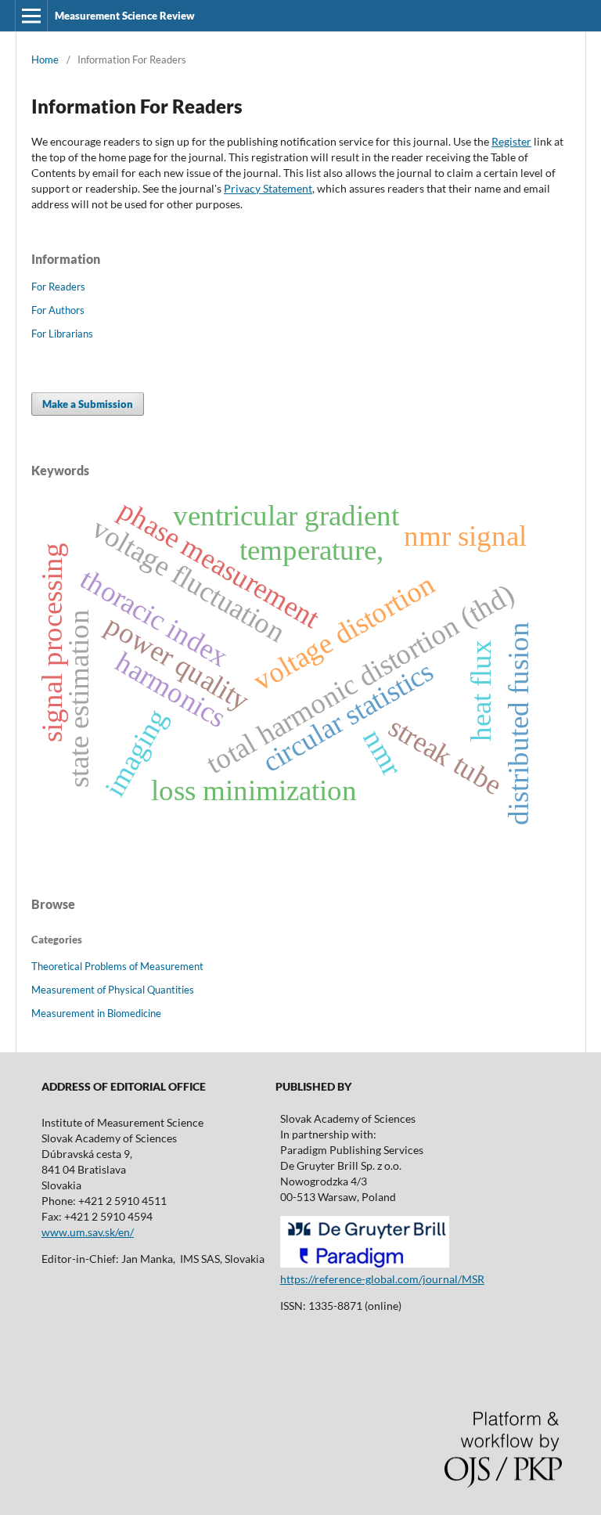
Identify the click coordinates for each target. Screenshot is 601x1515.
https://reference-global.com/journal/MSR (382, 1279)
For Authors (58, 310)
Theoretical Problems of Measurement (117, 966)
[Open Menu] (31, 15)
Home (45, 59)
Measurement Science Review (125, 15)
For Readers (58, 286)
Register (511, 141)
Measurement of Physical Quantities (112, 989)
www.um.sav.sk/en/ (87, 1232)
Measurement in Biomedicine (96, 1013)
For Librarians (62, 333)
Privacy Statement (268, 188)
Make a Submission (87, 404)
